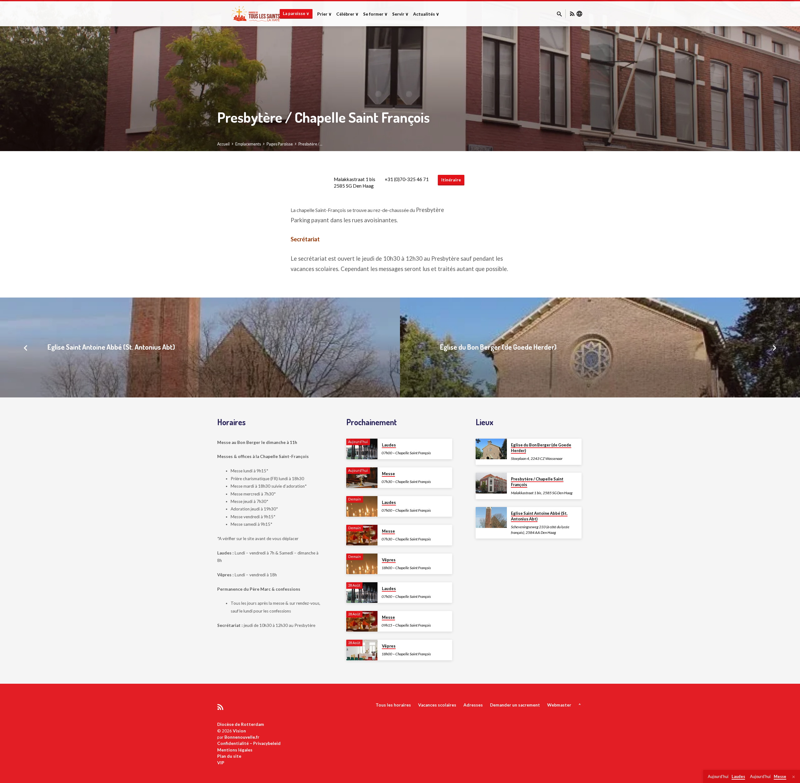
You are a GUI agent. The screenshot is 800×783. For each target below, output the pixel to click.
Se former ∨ (375, 14)
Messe (388, 473)
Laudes (389, 444)
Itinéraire (451, 179)
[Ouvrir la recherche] (559, 14)
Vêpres (389, 559)
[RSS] (572, 14)
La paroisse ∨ (296, 13)
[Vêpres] (362, 564)
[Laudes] (362, 449)
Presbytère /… (310, 144)
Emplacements (248, 144)
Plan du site (229, 756)
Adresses (473, 704)
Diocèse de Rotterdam (240, 724)
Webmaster (559, 704)
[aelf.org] (579, 14)
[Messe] (362, 477)
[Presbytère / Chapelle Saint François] (491, 483)
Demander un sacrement (515, 704)
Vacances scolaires (437, 704)
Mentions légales (234, 749)
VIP (220, 762)
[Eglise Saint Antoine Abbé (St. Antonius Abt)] (491, 517)
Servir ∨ (400, 14)
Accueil (223, 144)
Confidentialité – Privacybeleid (249, 743)
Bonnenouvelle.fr (241, 737)
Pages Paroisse (280, 144)
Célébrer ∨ (347, 14)
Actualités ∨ (426, 14)
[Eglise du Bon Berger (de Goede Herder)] (491, 449)
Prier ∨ (324, 14)
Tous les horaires (393, 704)
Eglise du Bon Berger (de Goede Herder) (498, 346)
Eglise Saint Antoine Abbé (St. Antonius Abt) (111, 346)
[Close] (794, 776)
